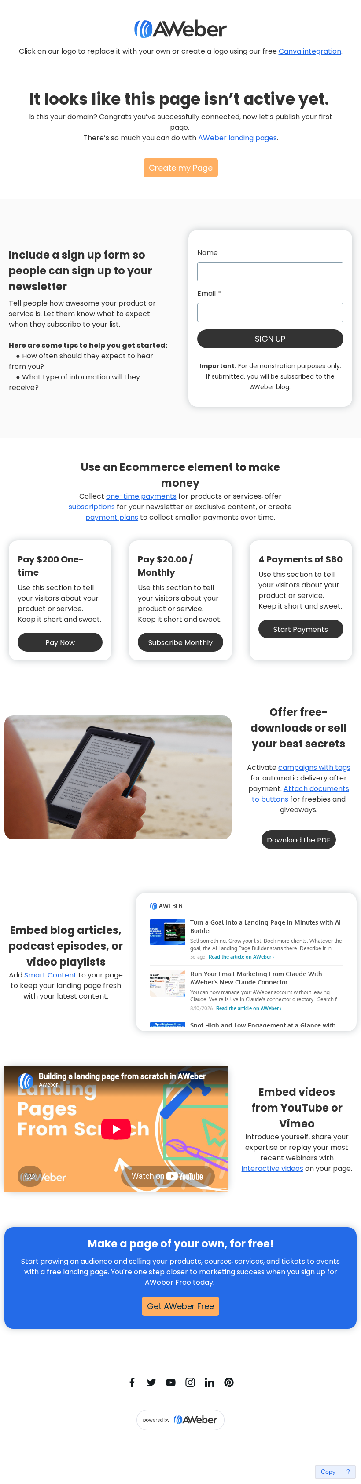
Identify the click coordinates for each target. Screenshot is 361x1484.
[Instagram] (190, 1382)
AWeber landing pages (237, 138)
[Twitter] (151, 1382)
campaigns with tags (314, 767)
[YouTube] (171, 1382)
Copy (328, 1471)
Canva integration (310, 51)
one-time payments (141, 496)
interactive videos (272, 1168)
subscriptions (92, 507)
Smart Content (50, 975)
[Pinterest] (229, 1382)
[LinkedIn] (210, 1382)
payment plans (111, 517)
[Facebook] (132, 1382)
